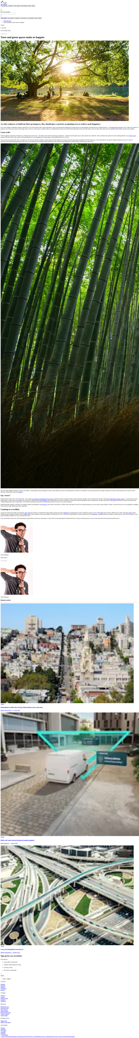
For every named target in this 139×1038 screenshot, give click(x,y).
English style (39, 137)
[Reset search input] (1, 15)
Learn (29, 5)
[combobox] (69, 14)
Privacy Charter (33, 1036)
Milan (101, 512)
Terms (19, 1036)
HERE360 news (5, 1007)
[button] (69, 979)
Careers (3, 997)
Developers (3, 988)
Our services (17, 5)
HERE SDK (4, 1021)
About (33, 5)
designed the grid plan (116, 127)
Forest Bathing (43, 500)
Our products (4, 5)
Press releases (4, 1009)
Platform (3, 984)
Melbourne (66, 512)
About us (3, 995)
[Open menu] (1, 10)
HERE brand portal (6, 1012)
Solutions (11, 5)
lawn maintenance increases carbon (115, 499)
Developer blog (5, 1008)
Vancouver (44, 504)
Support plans (4, 1015)
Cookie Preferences (6, 1036)
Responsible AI (14, 1036)
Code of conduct (5, 1014)
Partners (3, 990)
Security (23, 1036)
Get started (24, 5)
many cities (27, 512)
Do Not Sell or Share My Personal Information (63, 1036)
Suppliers (3, 1000)
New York (113, 500)
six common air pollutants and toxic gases (42, 499)
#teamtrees (94, 514)
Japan (20, 500)
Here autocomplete (5, 12)
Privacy (28, 1036)
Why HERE (4, 4)
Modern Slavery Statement (44, 1036)
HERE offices (4, 998)
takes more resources (14, 141)
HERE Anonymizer (6, 1022)
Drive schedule (4, 1011)
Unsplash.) (20, 492)
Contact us (3, 1001)
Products (3, 987)
